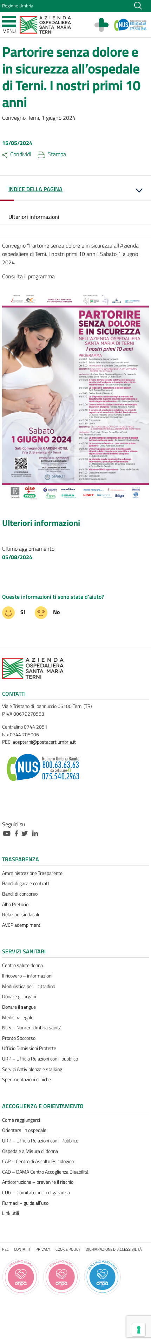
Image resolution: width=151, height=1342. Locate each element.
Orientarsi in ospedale (24, 1130)
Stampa (57, 154)
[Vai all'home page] (45, 24)
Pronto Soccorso (18, 1038)
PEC (5, 1249)
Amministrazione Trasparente (32, 873)
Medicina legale (17, 1017)
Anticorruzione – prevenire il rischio (37, 1182)
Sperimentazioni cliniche (26, 1079)
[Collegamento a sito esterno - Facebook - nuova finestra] (18, 832)
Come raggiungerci (21, 1120)
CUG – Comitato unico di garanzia (36, 1192)
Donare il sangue (19, 1007)
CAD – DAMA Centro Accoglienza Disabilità (45, 1172)
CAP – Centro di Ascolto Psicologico (38, 1161)
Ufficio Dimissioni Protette (29, 1048)
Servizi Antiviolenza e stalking (32, 1069)
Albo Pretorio (15, 904)
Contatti (22, 1249)
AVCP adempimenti (21, 925)
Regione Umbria (17, 5)
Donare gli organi (19, 996)
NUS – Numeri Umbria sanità (31, 1027)
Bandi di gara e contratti (26, 883)
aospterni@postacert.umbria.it (44, 742)
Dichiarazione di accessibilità (114, 1249)
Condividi (20, 154)
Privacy (42, 1249)
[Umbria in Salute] (105, 25)
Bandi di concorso (20, 894)
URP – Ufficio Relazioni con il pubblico (40, 1059)
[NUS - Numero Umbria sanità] (130, 25)
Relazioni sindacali (20, 914)
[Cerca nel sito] (138, 4)
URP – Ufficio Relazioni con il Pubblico (40, 1141)
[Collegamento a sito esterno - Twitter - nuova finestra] (26, 832)
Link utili (10, 1213)
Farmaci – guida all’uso (25, 1203)
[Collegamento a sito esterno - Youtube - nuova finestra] (8, 832)
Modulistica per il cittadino (28, 986)
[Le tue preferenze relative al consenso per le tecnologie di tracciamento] (138, 1329)
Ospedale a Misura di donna (30, 1151)
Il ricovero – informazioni (27, 976)
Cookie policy (67, 1249)
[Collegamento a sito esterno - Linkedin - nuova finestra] (36, 832)
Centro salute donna (22, 965)
